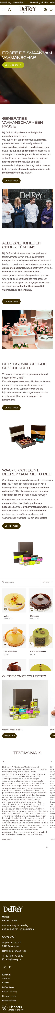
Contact (5, 983)
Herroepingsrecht (9, 996)
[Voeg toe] (5, 609)
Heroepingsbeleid (9, 1001)
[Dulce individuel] (14, 636)
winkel (41, 2)
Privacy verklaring (9, 992)
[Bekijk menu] (3, 9)
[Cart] (51, 9)
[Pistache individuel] (41, 636)
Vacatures (6, 978)
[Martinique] (41, 600)
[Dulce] (14, 600)
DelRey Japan (8, 987)
